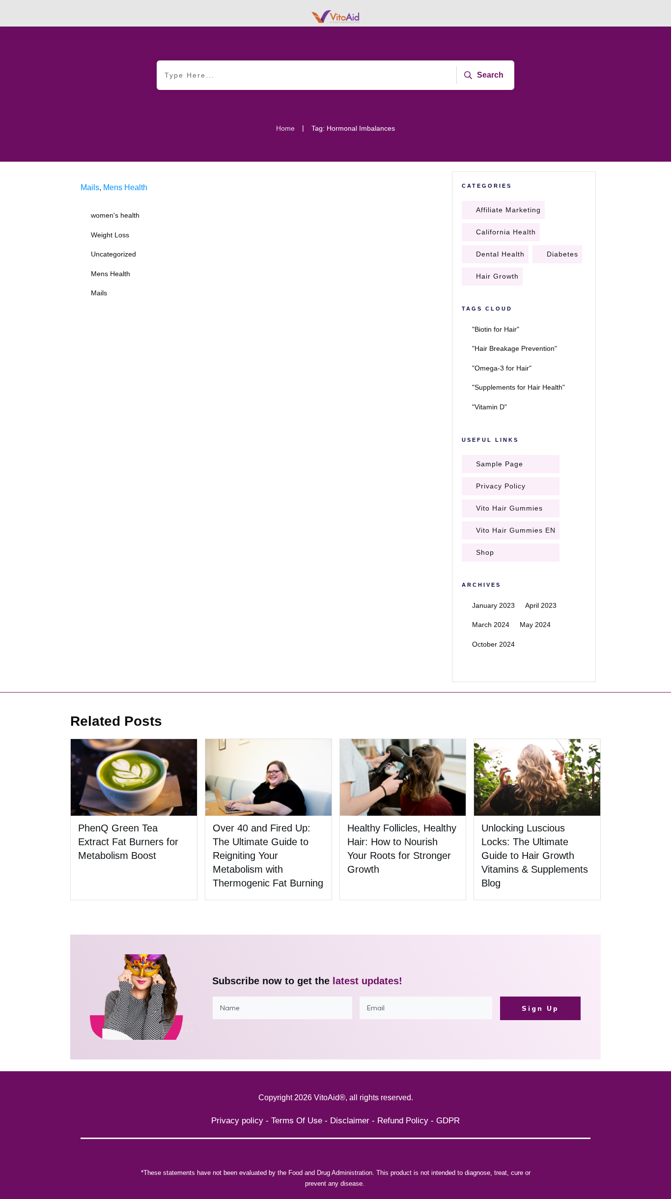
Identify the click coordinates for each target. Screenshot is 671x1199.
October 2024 (493, 644)
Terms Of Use (296, 1120)
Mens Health (125, 187)
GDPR (448, 1120)
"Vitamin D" (489, 407)
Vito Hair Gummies (509, 508)
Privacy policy (237, 1120)
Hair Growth (497, 276)
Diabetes (562, 254)
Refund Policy (402, 1120)
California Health (506, 232)
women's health (115, 215)
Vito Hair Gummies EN (516, 530)
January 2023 (493, 605)
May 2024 (535, 624)
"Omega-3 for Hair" (501, 368)
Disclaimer (349, 1120)
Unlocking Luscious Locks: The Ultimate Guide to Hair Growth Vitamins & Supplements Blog (534, 855)
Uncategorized (113, 254)
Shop (485, 552)
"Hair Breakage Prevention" (514, 348)
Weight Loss (110, 235)
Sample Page (499, 464)
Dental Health (500, 254)
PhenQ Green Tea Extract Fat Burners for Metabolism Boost (128, 842)
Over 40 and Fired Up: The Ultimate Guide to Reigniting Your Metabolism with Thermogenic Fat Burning (268, 855)
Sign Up (540, 1008)
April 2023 (541, 605)
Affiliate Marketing (508, 210)
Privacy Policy (501, 486)
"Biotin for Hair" (495, 329)
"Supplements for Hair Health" (518, 387)
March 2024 (490, 624)
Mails (90, 187)
